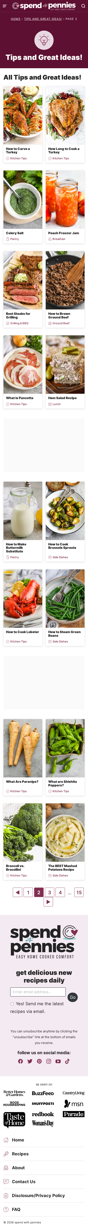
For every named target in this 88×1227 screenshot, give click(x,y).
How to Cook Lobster (22, 632)
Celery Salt (14, 233)
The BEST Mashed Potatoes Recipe (62, 868)
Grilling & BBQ (19, 323)
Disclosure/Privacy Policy (38, 1195)
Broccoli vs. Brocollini (15, 868)
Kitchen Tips (18, 158)
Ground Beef (61, 323)
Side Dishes (60, 557)
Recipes (20, 1153)
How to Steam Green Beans (64, 634)
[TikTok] (67, 1061)
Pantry (14, 239)
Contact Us (23, 1181)
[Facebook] (20, 1061)
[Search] (83, 6)
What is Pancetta (19, 398)
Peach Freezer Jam (63, 233)
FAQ (16, 1209)
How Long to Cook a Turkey (63, 150)
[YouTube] (58, 1061)
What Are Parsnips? (22, 782)
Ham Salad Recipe (62, 398)
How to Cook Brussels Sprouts (62, 546)
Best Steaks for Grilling (18, 315)
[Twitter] (30, 1061)
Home (16, 19)
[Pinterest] (39, 1061)
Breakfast (59, 239)
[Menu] (4, 6)
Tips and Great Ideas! (43, 19)
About (18, 1167)
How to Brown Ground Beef (59, 315)
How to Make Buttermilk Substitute (16, 547)
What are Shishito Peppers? (62, 783)
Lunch (57, 404)
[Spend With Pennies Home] (44, 6)
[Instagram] (48, 1061)
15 (80, 893)
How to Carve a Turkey (18, 150)
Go (73, 997)
